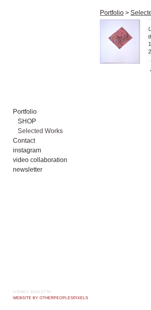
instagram (27, 150)
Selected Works (40, 130)
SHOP (27, 121)
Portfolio (25, 111)
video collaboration (40, 159)
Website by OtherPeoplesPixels (50, 298)
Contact (24, 140)
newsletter (27, 169)
